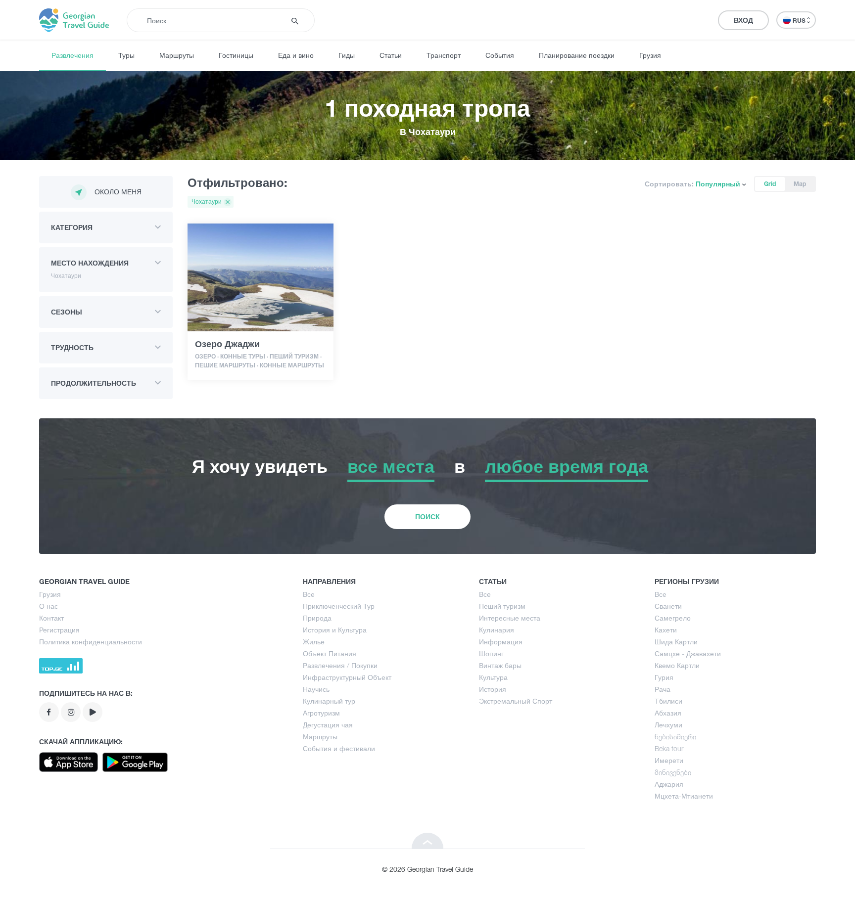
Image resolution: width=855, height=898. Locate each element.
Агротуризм (321, 713)
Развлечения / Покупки (340, 665)
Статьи (391, 55)
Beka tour (669, 748)
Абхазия (668, 713)
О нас (48, 606)
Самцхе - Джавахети (688, 653)
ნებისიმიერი (675, 736)
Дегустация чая (328, 724)
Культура (493, 677)
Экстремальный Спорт (515, 701)
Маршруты (176, 55)
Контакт (51, 618)
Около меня (118, 191)
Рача (662, 689)
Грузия (650, 55)
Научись (316, 689)
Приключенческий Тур (339, 606)
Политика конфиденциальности (90, 641)
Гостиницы (236, 55)
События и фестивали (339, 748)
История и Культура (335, 630)
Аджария (669, 784)
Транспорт (444, 55)
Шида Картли (676, 641)
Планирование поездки (577, 55)
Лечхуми (668, 724)
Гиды (346, 55)
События (499, 55)
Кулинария (496, 630)
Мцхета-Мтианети (684, 796)
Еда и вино (296, 55)
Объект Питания (329, 653)
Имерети (669, 760)
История (492, 689)
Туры (126, 55)
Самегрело (673, 618)
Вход (743, 20)
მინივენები (673, 772)
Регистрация (59, 630)
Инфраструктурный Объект (347, 677)
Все (309, 594)
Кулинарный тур (329, 701)
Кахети (666, 630)
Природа (317, 618)
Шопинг (491, 653)
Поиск (427, 516)
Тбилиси (668, 701)
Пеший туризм (502, 606)
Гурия (664, 677)
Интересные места (509, 618)
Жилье (314, 641)
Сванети (668, 606)
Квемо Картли (677, 665)
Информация (500, 641)
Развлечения (72, 55)
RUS (800, 20)
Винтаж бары (500, 665)
